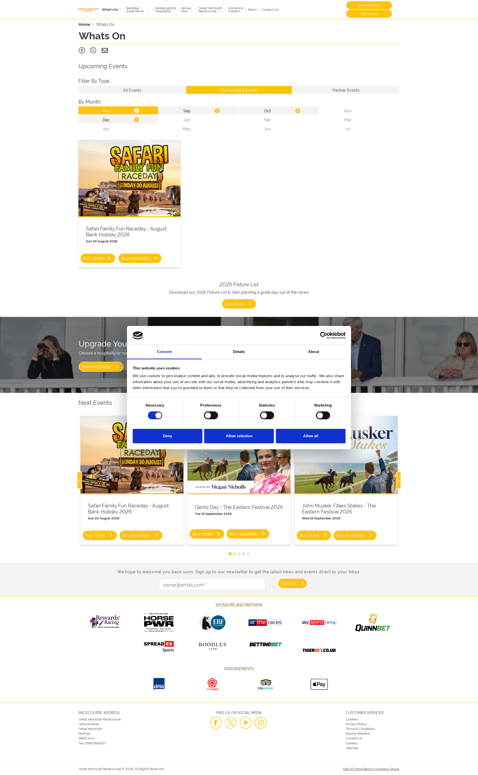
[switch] (211, 415)
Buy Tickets (369, 13)
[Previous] (79, 480)
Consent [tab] (164, 352)
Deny (167, 436)
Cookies (352, 719)
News (252, 9)
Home (84, 24)
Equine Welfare (357, 733)
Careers (352, 743)
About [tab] (313, 352)
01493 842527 (95, 743)
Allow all (310, 436)
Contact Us (270, 9)
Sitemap (352, 747)
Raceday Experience (135, 9)
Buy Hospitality (369, 5)
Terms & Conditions (360, 728)
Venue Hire (186, 9)
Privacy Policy (356, 723)
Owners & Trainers (235, 9)
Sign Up (288, 583)
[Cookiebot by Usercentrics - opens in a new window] (324, 335)
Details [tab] (239, 352)
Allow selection (239, 436)
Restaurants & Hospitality (165, 9)
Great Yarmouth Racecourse (210, 9)
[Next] (398, 480)
